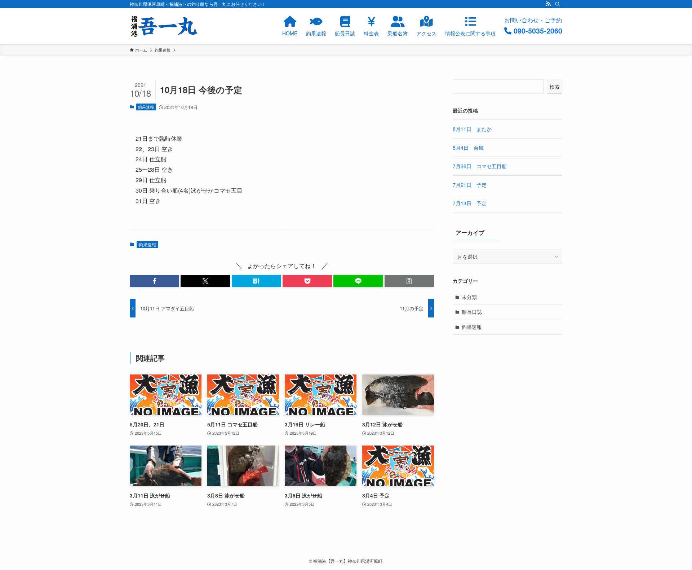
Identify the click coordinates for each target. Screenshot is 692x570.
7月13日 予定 (470, 203)
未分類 (469, 297)
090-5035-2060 (538, 30)
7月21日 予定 (470, 184)
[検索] (557, 4)
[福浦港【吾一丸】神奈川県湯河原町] (164, 26)
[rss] (548, 4)
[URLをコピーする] (409, 281)
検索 (555, 86)
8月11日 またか (472, 128)
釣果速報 (146, 107)
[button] (154, 281)
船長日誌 (472, 311)
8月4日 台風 (468, 147)
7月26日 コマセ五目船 (480, 166)
